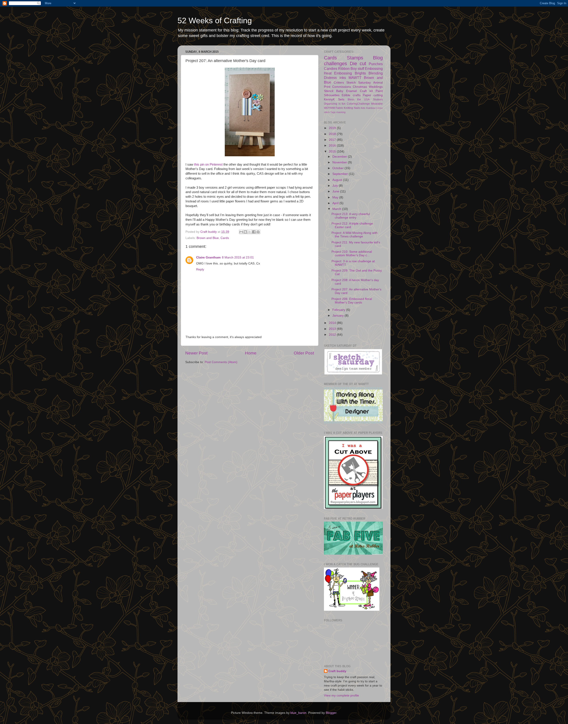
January (338, 315)
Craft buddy (337, 671)
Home (250, 353)
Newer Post (196, 353)
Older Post (304, 353)
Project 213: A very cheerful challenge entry (350, 215)
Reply (200, 269)
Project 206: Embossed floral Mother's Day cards (351, 300)
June (336, 191)
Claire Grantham (208, 257)
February (339, 309)
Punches (376, 64)
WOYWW (329, 108)
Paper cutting (373, 95)
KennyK (329, 99)
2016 (333, 145)
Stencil (328, 91)
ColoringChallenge (358, 103)
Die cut (358, 63)
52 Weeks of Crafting (215, 20)
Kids (363, 108)
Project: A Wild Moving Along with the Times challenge (354, 234)
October (338, 168)
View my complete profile (341, 695)
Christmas (360, 86)
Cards (225, 238)
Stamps (355, 58)
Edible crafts (351, 95)
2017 (333, 139)
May (335, 197)
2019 (333, 128)
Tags (333, 112)
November (340, 162)
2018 (333, 134)
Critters (339, 82)
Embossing (374, 68)
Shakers (378, 99)
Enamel (351, 91)
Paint (379, 91)
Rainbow (370, 108)
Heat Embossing (338, 73)
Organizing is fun (334, 103)
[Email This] (241, 232)
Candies (330, 68)
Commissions (341, 86)
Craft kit (366, 91)
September (340, 174)
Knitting (348, 108)
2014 (333, 323)
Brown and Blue (208, 238)
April (335, 203)
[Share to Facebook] (254, 232)
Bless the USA (359, 99)
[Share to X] (249, 232)
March (337, 209)
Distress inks (335, 78)
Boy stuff (357, 68)
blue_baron (298, 712)
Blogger (331, 712)
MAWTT (355, 78)
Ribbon (344, 68)
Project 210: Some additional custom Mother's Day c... (351, 253)
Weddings (376, 86)
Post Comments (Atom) (221, 362)
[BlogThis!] (245, 232)
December (340, 156)
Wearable (377, 103)
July (335, 185)
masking (340, 112)
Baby (339, 91)
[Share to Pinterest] (258, 232)
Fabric (339, 108)
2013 (333, 329)
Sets (341, 99)
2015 (333, 151)
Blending (376, 73)
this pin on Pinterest (208, 164)
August (337, 180)
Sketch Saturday (358, 82)
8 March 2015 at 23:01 (238, 257)
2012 (333, 334)
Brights (360, 73)
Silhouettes (331, 95)
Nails (357, 108)
